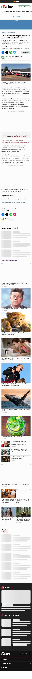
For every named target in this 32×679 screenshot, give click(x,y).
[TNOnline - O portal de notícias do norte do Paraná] (7, 6)
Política (27, 11)
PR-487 (22, 198)
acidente (6, 98)
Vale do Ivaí (18, 11)
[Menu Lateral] (2, 11)
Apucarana (6, 11)
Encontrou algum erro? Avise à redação (13, 202)
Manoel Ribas (16, 93)
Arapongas (12, 11)
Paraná (23, 11)
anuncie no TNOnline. (20, 136)
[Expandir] (30, 667)
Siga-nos (25, 52)
